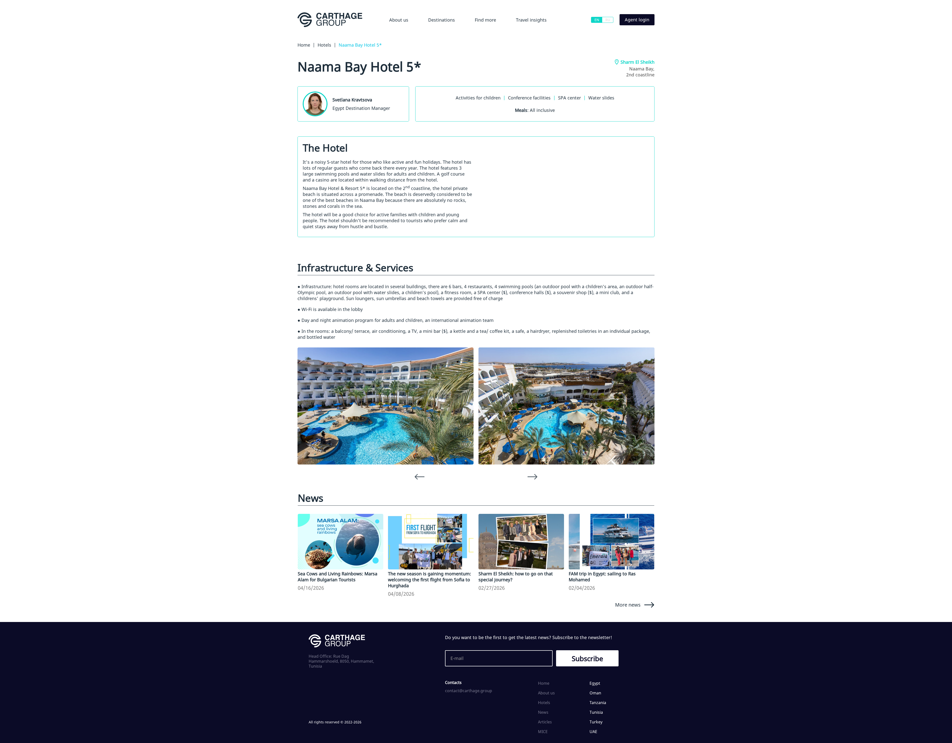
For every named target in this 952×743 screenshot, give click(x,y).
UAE (593, 731)
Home (543, 683)
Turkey (596, 722)
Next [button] (532, 477)
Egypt (426, 33)
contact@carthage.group (468, 690)
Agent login (637, 20)
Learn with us (520, 33)
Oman (595, 693)
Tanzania (598, 702)
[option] (386, 405)
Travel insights (531, 20)
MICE (543, 731)
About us (398, 20)
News (543, 712)
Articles (545, 722)
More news (628, 604)
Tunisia (596, 712)
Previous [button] (419, 477)
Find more (485, 20)
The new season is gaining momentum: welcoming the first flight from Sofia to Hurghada (429, 579)
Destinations (441, 20)
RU (607, 19)
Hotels (476, 33)
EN (597, 19)
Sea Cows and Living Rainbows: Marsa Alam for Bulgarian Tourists (337, 577)
